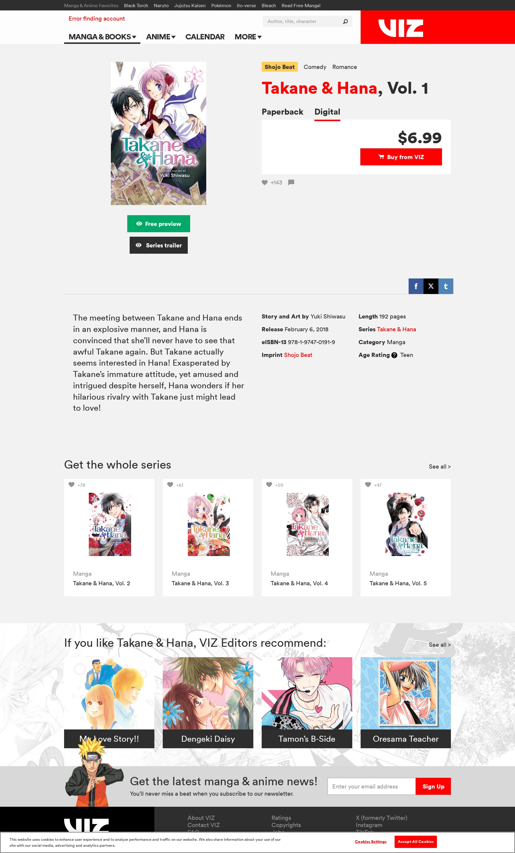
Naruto (161, 5)
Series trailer (163, 245)
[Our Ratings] (394, 354)
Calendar (204, 36)
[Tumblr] (445, 286)
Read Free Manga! (301, 5)
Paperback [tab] (282, 111)
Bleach (269, 5)
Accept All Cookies (416, 841)
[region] (257, 842)
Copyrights (286, 825)
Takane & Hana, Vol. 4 (299, 583)
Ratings (281, 817)
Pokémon (221, 5)
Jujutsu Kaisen (190, 5)
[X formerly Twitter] (431, 286)
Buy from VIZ (405, 157)
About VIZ (201, 817)
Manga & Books (100, 36)
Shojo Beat (280, 67)
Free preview (163, 224)
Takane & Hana (320, 87)
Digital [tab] (327, 111)
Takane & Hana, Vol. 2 (101, 583)
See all (440, 466)
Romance (344, 67)
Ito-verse (246, 5)
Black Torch (136, 5)
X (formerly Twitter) (381, 817)
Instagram (369, 825)
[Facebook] (416, 286)
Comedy (315, 67)
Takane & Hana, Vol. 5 (398, 583)
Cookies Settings (371, 841)
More (246, 36)
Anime (159, 36)
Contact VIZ (203, 825)
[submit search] (346, 21)
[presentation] (109, 524)
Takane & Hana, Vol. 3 (200, 583)
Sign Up (433, 786)
